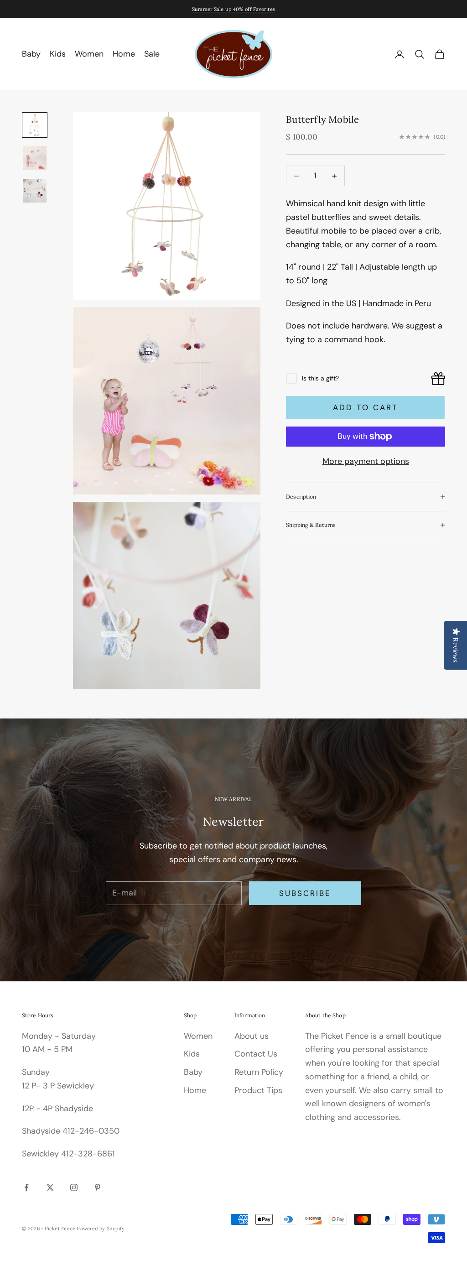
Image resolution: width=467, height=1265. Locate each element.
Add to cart (366, 407)
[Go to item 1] (34, 125)
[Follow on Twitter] (50, 1187)
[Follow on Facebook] (26, 1187)
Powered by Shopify (101, 1228)
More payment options (365, 461)
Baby (31, 53)
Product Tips (258, 1090)
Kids (58, 53)
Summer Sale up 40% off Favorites (233, 9)
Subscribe (305, 893)
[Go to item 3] (34, 190)
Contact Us (255, 1053)
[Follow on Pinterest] (97, 1187)
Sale (152, 53)
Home (124, 53)
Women (89, 53)
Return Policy (258, 1072)
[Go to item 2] (34, 158)
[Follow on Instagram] (73, 1187)
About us (251, 1036)
